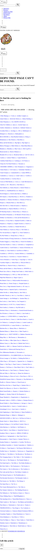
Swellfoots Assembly (6, 445)
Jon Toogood (21, 301)
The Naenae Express (6, 475)
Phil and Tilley (5, 373)
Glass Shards (11, 250)
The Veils (21, 487)
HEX (14, 274)
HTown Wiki (6, 17)
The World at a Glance (17, 493)
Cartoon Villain (12, 157)
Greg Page (23, 259)
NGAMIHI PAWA (17, 355)
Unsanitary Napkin (6, 514)
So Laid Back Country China (20, 424)
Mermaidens (22, 337)
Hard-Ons (21, 265)
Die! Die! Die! (5, 205)
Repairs (16, 391)
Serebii (23, 409)
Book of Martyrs (15, 151)
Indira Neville (4, 292)
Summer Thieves (23, 439)
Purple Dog (17, 385)
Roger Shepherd (5, 397)
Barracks (11, 134)
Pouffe (2, 382)
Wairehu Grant (5, 523)
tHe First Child (5, 466)
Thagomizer (30, 451)
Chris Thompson (19, 166)
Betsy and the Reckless (7, 142)
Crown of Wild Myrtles (7, 181)
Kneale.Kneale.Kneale (26, 310)
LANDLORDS (13, 316)
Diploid (24, 205)
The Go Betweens (14, 469)
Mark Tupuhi (23, 331)
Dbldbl (25, 193)
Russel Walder (5, 403)
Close (4, 2)
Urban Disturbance (19, 514)
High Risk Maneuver (6, 277)
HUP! (3, 49)
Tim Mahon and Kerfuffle (25, 502)
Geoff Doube (14, 247)
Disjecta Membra (14, 208)
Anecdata (16, 127)
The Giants (4, 469)
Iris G (14, 295)
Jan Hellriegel (14, 298)
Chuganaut (29, 166)
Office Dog (4, 361)
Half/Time (3, 265)
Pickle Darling (5, 376)
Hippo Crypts (18, 277)
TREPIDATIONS (6, 508)
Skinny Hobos (14, 421)
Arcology (14, 131)
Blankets (3, 148)
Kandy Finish (20, 304)
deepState (3, 199)
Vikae (13, 520)
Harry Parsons (18, 268)
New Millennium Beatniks (8, 352)
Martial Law (4, 334)
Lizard (31, 319)
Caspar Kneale (22, 157)
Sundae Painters (5, 442)
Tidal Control (4, 502)
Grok (30, 259)
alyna (15, 124)
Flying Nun (15, 235)
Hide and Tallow (23, 274)
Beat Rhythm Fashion (18, 136)
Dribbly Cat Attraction (7, 217)
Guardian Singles (5, 262)
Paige (2, 364)
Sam (30, 403)
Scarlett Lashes (22, 406)
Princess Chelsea (11, 382)
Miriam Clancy (5, 343)
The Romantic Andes (21, 478)
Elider (28, 220)
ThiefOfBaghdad (19, 496)
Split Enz (3, 436)
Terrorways (21, 451)
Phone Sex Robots (24, 373)
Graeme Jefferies (20, 253)
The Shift (12, 481)
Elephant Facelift (20, 220)
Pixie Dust (24, 376)
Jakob (27, 295)
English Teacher (19, 223)
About (5, 16)
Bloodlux (10, 148)
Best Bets (20, 139)
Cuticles (3, 184)
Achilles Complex (22, 116)
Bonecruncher (4, 151)
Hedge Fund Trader (18, 271)
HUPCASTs (6, 13)
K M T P (12, 304)
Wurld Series (22, 526)
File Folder (25, 229)
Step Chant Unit (22, 436)
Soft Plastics (22, 427)
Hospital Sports (24, 283)
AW (20, 131)
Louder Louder (27, 322)
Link (1, 548)
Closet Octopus (5, 172)
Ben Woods (13, 139)
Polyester (19, 379)
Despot (3, 202)
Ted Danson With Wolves (24, 448)
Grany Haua (4, 256)
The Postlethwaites (19, 475)
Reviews (5, 10)
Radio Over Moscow (6, 388)
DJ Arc (23, 208)
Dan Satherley (4, 187)
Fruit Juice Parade (5, 244)
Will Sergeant (4, 526)
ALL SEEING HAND (18, 122)
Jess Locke (4, 301)
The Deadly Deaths (23, 460)
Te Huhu (3, 448)
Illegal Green (4, 289)
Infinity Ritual (14, 292)
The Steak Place (5, 484)
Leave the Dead (5, 319)
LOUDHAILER (5, 325)
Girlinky (3, 250)
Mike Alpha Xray (15, 340)
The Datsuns (12, 460)
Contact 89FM (26, 172)
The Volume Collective (7, 490)
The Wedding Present (21, 490)
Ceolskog (17, 160)
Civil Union (14, 169)
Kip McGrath (20, 307)
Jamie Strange (4, 298)
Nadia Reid (4, 349)
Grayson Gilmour (22, 256)
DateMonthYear (12, 190)
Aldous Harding (27, 119)
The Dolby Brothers (25, 463)
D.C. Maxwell (11, 184)
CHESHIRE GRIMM (7, 166)
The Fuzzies (25, 466)
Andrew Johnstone (6, 127)
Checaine (21, 163)
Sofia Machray (5, 427)
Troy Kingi (16, 508)
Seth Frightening (5, 412)
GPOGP (11, 253)
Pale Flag (8, 364)
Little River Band (22, 319)
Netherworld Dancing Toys (17, 349)
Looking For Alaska (15, 322)
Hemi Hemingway (6, 274)
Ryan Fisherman (15, 403)
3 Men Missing (5, 116)
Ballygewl (3, 134)
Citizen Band (4, 169)
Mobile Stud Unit (23, 343)
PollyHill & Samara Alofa (8, 379)
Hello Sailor (29, 271)
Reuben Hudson (25, 391)
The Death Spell (5, 463)
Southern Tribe (5, 433)
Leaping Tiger (23, 316)
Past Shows (6, 14)
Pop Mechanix (28, 379)
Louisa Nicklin (16, 325)
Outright (30, 361)
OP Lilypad (13, 361)
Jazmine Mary (24, 298)
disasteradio (4, 208)
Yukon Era (4, 529)
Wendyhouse (22, 523)
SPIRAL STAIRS (22, 433)
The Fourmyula (15, 466)
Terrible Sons (4, 451)
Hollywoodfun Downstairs (20, 280)
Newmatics (20, 352)
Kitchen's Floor (5, 310)
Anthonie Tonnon (25, 127)
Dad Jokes (20, 184)
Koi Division (4, 313)
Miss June (14, 343)
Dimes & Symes (15, 205)
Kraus (11, 313)
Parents (3, 367)
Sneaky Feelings (5, 424)
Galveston (21, 244)
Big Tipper (26, 142)
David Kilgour (5, 193)
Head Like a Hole (5, 271)
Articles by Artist (7, 11)
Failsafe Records (20, 226)
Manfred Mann (5, 331)
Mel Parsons (13, 337)
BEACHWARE (5, 136)
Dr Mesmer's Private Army (23, 214)
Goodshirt (3, 253)
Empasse (3, 223)
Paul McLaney (5, 370)
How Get (3, 286)
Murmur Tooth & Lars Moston (21, 346)
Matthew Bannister (26, 334)
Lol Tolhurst (4, 322)
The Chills (17, 457)
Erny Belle (4, 226)
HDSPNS (27, 268)
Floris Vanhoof (25, 232)
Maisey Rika (14, 328)
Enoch (28, 223)
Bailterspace (27, 131)
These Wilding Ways (6, 496)
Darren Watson (25, 187)
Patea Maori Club (19, 367)
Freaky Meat (15, 241)
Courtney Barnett (5, 178)
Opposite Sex (21, 361)
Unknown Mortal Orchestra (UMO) (22, 511)
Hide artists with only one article (13, 110)
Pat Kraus (9, 367)
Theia (27, 493)
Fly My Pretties (5, 235)
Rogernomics (15, 397)
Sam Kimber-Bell (5, 406)
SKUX (22, 421)
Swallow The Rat (25, 442)
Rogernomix (25, 397)
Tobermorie (12, 505)
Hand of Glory (13, 265)
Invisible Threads (5, 295)
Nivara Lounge (5, 358)
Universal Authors (6, 511)
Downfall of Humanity (7, 214)
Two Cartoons (25, 508)
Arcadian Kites (5, 131)
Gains (14, 244)
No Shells (14, 358)
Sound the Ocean (23, 430)
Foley (21, 235)
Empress (10, 223)
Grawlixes (12, 256)
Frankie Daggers (5, 241)
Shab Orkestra (16, 412)
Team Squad (11, 448)
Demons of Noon (25, 199)
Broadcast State (19, 154)
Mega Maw (4, 337)
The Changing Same (6, 457)
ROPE (14, 400)
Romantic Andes (5, 400)
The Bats (3, 454)
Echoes (3, 220)
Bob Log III (27, 148)
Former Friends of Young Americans (10, 238)
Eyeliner (11, 226)
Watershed (14, 523)
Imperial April (14, 289)
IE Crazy (26, 286)
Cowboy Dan (16, 178)
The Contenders (27, 457)
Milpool (25, 340)
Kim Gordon (4, 307)
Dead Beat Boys (13, 196)
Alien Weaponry (5, 122)
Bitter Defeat (16, 146)
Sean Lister (16, 409)
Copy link (22, 548)
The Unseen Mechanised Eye (9, 487)
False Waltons (4, 229)
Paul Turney (14, 370)
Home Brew (4, 283)
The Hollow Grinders (21, 472)
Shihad (14, 415)
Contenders (4, 175)
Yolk (29, 526)
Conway (12, 175)
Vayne (27, 514)
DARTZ (3, 190)
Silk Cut (16, 418)
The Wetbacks (4, 493)
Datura (21, 190)
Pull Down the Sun (6, 385)
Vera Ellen (15, 517)
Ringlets (3, 394)
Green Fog (15, 259)
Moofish (3, 346)
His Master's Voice (6, 280)
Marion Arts (15, 331)
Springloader (11, 436)
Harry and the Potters (6, 268)
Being (27, 136)
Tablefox (30, 445)
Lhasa (13, 319)
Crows (17, 181)
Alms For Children (6, 124)
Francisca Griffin (27, 238)
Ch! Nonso (26, 160)
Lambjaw (3, 316)
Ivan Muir (20, 295)
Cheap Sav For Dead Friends (8, 163)
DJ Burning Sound (6, 211)
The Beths (11, 454)
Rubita (20, 400)
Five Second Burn (6, 232)
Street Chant (13, 439)
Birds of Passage (5, 146)
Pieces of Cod (14, 376)
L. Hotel (18, 313)
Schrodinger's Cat (5, 409)
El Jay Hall (10, 220)
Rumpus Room (28, 400)
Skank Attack (4, 421)
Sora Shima (13, 430)
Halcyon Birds (25, 262)
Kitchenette (15, 310)
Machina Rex (4, 328)
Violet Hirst (30, 520)
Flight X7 (15, 232)
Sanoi (14, 406)
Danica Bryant (15, 187)
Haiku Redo (16, 262)
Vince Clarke (21, 520)
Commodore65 (16, 172)
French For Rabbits (27, 241)
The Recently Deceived (7, 478)
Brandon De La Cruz (6, 154)
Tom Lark (20, 505)
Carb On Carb (29, 154)
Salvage (24, 403)
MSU (9, 346)
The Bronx (28, 454)
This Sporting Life (6, 499)
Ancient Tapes (23, 124)
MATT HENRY (14, 334)
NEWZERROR (5, 355)
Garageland (30, 244)
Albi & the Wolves (15, 119)
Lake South (26, 313)
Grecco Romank (5, 259)
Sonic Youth (4, 430)
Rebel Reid (24, 388)
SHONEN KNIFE (6, 418)
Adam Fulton (4, 119)
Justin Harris (4, 304)
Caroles (3, 157)
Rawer (16, 388)
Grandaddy (30, 253)
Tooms (27, 505)
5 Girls (13, 116)
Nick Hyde (28, 355)
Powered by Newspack (16, 531)
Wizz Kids (13, 526)
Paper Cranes (17, 364)
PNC (30, 376)
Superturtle (15, 442)
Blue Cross (18, 148)
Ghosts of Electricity (26, 247)
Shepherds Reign (5, 415)
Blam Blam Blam (26, 146)
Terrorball (13, 451)
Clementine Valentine (25, 169)
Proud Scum (22, 382)
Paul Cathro (30, 367)
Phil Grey (13, 373)
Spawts (13, 433)
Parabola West (27, 364)
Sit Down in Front (25, 418)
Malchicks (22, 328)
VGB (22, 517)
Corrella (28, 175)
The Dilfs (14, 463)
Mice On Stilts (5, 340)
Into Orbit (23, 292)
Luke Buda (26, 325)
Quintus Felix (25, 385)
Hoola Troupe (13, 283)
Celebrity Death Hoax (7, 160)
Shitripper (21, 415)
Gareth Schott (4, 247)
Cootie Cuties (20, 175)
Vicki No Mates (5, 520)
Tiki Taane (13, 502)
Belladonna (4, 139)
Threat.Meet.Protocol (18, 499)
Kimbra (12, 307)
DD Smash (4, 196)
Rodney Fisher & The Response (16, 394)
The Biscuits (19, 454)
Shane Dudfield (26, 412)
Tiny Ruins (4, 505)
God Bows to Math (22, 250)
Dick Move (21, 202)
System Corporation (20, 445)
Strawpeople (4, 439)
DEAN (22, 196)
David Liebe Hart (15, 193)
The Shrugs (21, 481)
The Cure (3, 460)
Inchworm (23, 289)
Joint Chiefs (12, 301)
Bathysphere (19, 134)
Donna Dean (17, 211)
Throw (29, 499)
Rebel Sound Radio (6, 391)
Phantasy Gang (24, 370)
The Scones (4, 481)
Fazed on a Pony (15, 229)
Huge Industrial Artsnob (14, 286)
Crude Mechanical (27, 181)
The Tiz (14, 484)
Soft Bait (13, 427)
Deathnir (29, 196)
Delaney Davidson (13, 199)
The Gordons (25, 469)
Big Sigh (18, 142)
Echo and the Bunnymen (22, 217)
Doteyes (25, 211)
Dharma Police (11, 202)
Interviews (6, 8)
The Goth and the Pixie (7, 472)
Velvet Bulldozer (5, 517)
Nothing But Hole (24, 358)
